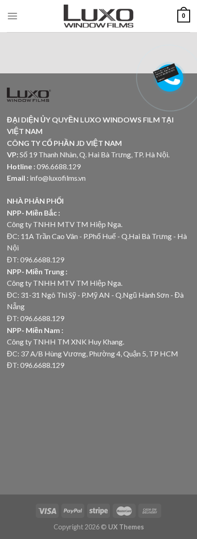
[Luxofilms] (99, 16)
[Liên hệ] (170, 71)
